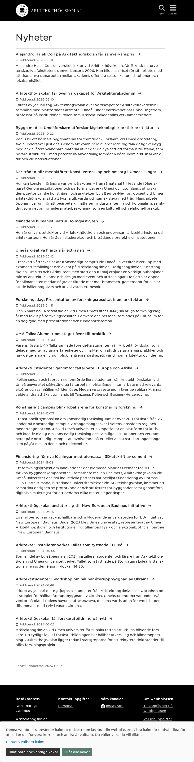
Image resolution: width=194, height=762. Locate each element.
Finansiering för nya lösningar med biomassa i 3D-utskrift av (82, 456)
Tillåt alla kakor (77, 752)
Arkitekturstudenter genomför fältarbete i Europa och (74, 368)
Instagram (114, 705)
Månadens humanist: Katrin (57, 221)
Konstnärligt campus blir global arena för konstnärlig (77, 407)
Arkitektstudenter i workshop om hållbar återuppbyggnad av (83, 579)
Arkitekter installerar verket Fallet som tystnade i (69, 544)
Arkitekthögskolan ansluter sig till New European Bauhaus (81, 505)
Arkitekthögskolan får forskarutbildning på (62, 618)
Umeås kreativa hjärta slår (50, 250)
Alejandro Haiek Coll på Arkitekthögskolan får (75, 54)
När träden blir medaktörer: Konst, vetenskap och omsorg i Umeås (87, 171)
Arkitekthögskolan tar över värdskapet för (76, 93)
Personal (65, 705)
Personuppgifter (157, 719)
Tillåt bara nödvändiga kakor (33, 752)
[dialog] (97, 741)
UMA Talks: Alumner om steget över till (61, 333)
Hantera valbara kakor (25, 741)
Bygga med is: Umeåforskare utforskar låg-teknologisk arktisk (85, 127)
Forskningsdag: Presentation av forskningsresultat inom (80, 299)
